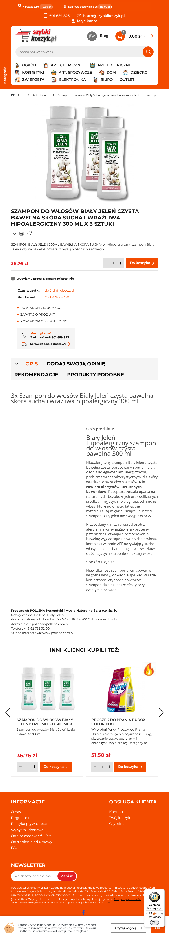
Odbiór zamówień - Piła (31, 836)
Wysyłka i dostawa (27, 830)
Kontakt (116, 812)
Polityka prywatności (29, 824)
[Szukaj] (148, 51)
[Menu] (162, 892)
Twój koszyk (119, 818)
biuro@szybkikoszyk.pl (104, 16)
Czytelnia (117, 824)
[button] (161, 713)
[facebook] (83, 912)
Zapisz (67, 876)
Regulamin (21, 818)
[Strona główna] (13, 95)
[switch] (154, 922)
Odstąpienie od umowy (31, 842)
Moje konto (87, 21)
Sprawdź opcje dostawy (47, 343)
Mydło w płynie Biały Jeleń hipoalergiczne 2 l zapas (120, 722)
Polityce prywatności (127, 899)
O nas (16, 812)
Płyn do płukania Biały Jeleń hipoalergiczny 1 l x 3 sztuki (45, 722)
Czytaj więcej (125, 928)
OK (157, 928)
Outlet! (127, 80)
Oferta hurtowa (102, 729)
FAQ (14, 848)
